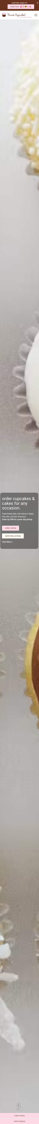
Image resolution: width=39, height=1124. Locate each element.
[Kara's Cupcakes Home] (17, 15)
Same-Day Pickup (13, 546)
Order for (9, 538)
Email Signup (19, 1121)
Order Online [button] (19, 1116)
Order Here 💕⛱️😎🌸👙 (20, 7)
